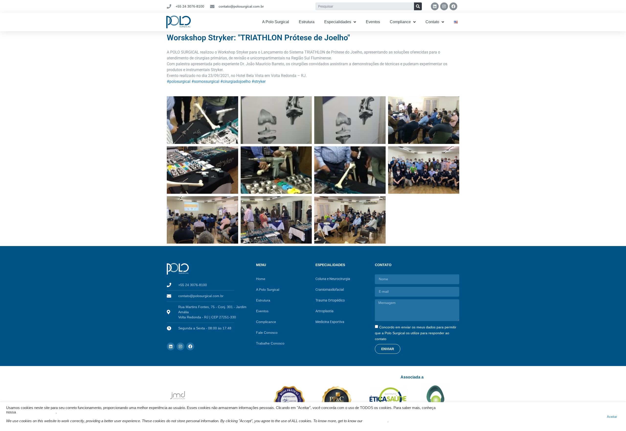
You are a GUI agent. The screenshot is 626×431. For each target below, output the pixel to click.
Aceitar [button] (612, 417)
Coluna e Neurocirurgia (332, 279)
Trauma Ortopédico (330, 300)
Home (260, 279)
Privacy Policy (375, 421)
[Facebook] (453, 6)
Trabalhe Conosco (270, 343)
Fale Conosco (267, 332)
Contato (432, 22)
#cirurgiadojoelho (235, 81)
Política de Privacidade (36, 412)
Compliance (400, 22)
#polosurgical (178, 81)
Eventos (373, 22)
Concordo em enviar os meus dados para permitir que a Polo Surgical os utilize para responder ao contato (415, 333)
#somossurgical (205, 81)
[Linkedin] (435, 6)
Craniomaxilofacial (329, 289)
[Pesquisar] (418, 6)
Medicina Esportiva (329, 322)
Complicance (266, 322)
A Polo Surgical (275, 22)
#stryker (259, 81)
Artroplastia (324, 311)
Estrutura (306, 22)
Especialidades (337, 22)
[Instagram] (444, 6)
